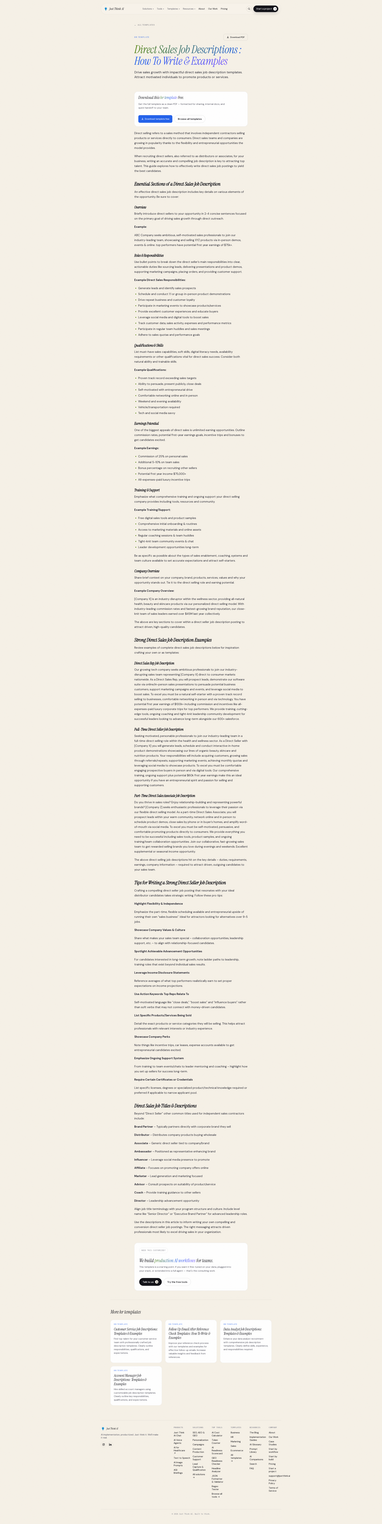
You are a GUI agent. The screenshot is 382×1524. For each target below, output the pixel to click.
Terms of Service (273, 1489)
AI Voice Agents (178, 1442)
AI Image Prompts (178, 1464)
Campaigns (198, 1444)
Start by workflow (273, 1451)
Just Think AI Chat (179, 1434)
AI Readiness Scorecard (217, 1450)
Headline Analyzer (216, 1470)
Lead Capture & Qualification (199, 1466)
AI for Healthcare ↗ (179, 1450)
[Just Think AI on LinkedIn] (110, 1444)
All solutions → (199, 1476)
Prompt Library (253, 1451)
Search (253, 1463)
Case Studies (273, 1443)
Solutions (148, 8)
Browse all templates (190, 119)
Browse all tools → (217, 1495)
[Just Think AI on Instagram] (103, 1444)
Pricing (224, 8)
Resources (189, 8)
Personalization (199, 1440)
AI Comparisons (256, 1458)
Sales (233, 1446)
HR (232, 1437)
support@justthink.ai (275, 1475)
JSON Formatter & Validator (217, 1478)
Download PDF (237, 37)
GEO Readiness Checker (217, 1460)
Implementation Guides (256, 1439)
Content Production (198, 1451)
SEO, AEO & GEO (199, 1434)
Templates (173, 8)
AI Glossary (255, 1444)
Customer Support (198, 1458)
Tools (160, 8)
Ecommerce (237, 1450)
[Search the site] (249, 9)
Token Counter (216, 1442)
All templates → (236, 1458)
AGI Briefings (178, 1471)
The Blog (254, 1432)
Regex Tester (215, 1488)
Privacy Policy (272, 1482)
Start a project (266, 8)
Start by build (273, 1458)
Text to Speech (180, 1457)
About (201, 8)
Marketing (236, 1441)
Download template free (157, 119)
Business (235, 1432)
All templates (144, 25)
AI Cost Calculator (217, 1434)
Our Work (213, 8)
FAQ (252, 1468)
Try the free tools (177, 1282)
